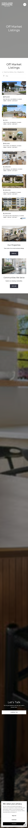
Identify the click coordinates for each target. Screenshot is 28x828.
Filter (6, 76)
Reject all (14, 815)
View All (14, 253)
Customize (14, 819)
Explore (14, 286)
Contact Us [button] (14, 712)
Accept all (14, 823)
